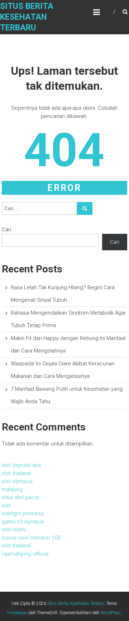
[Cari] (84, 208)
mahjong (12, 489)
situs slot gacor (20, 497)
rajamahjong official (25, 554)
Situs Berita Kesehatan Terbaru (26, 17)
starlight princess (23, 513)
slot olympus (17, 481)
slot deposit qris (21, 465)
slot (6, 505)
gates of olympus (23, 521)
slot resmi (14, 529)
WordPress (111, 612)
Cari (6, 229)
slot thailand (16, 473)
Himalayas (17, 612)
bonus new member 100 (31, 537)
